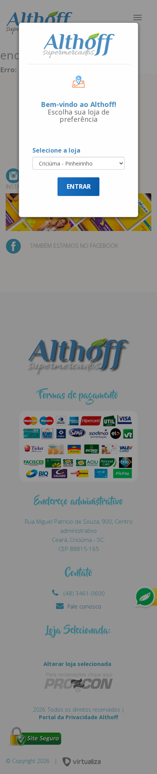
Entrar (79, 186)
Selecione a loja (56, 150)
